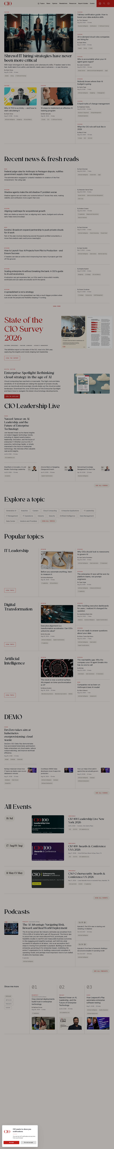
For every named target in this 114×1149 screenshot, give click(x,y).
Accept (11, 1142)
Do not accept (28, 1142)
